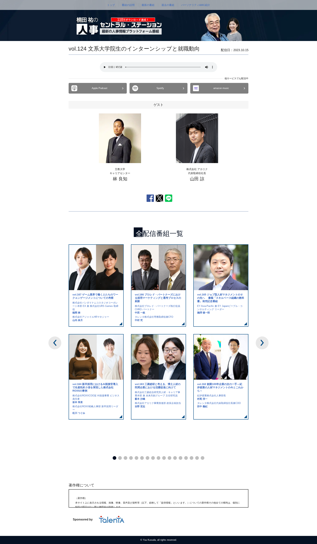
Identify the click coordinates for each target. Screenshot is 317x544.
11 (169, 458)
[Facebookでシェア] (150, 197)
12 (175, 458)
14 (186, 458)
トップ (111, 4)
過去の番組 (167, 4)
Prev (54, 342)
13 (180, 458)
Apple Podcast (99, 88)
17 (202, 458)
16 (197, 458)
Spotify (160, 88)
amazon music (221, 88)
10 (164, 458)
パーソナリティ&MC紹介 (195, 4)
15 (191, 458)
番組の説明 (128, 4)
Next (262, 342)
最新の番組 (148, 4)
